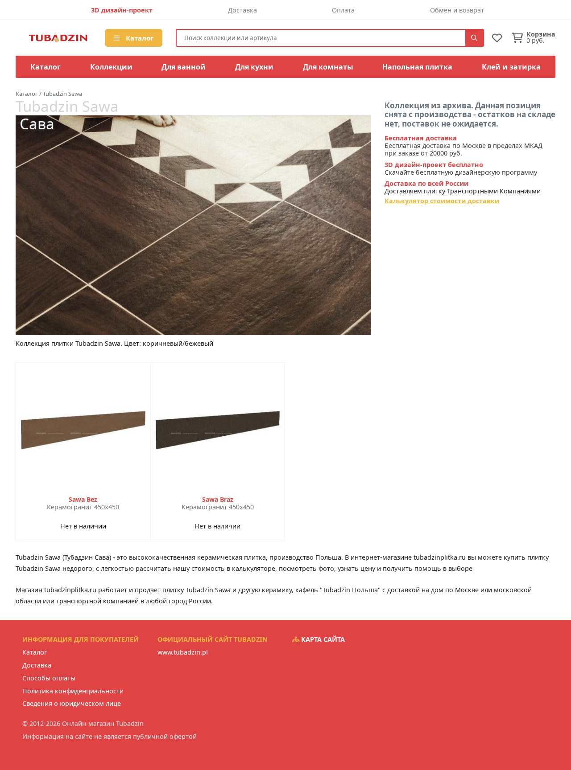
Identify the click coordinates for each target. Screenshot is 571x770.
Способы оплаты (48, 678)
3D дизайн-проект (122, 10)
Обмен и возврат (457, 10)
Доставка (242, 10)
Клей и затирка (511, 67)
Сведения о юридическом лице (71, 703)
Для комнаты (328, 67)
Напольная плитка (417, 67)
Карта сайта (322, 639)
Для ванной (183, 67)
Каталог (138, 37)
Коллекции (111, 67)
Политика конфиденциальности (73, 691)
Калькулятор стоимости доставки (442, 201)
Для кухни (254, 67)
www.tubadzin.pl (182, 652)
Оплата (343, 10)
